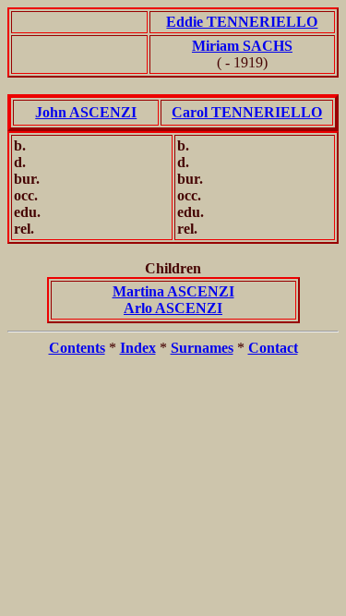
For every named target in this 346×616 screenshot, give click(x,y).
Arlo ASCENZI (173, 308)
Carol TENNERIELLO (247, 112)
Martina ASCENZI (173, 291)
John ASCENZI (86, 112)
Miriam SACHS (242, 46)
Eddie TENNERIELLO (241, 22)
